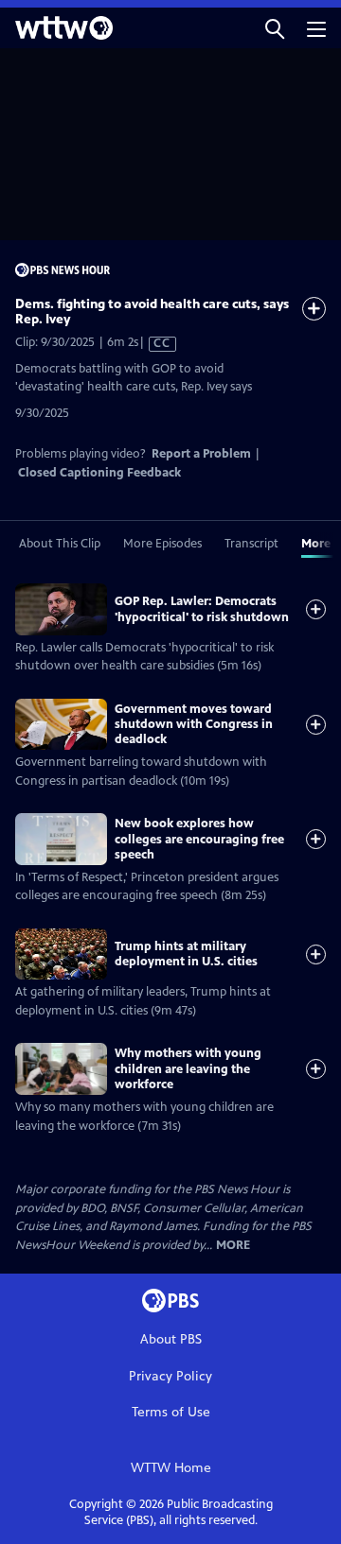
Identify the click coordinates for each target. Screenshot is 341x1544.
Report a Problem (201, 453)
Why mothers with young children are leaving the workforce (188, 1069)
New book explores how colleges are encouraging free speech (199, 839)
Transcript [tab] (251, 543)
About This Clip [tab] (59, 543)
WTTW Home (171, 1468)
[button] (275, 28)
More (233, 1246)
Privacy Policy (170, 1376)
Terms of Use (171, 1412)
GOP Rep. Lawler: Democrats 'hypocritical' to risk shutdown (202, 609)
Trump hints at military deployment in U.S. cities (186, 954)
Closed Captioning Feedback (99, 472)
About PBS (171, 1339)
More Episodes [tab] (162, 543)
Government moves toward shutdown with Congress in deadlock (194, 725)
